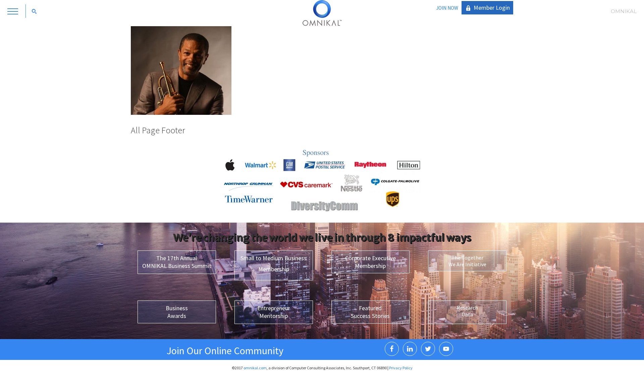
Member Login (492, 7)
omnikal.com (255, 367)
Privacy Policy (401, 367)
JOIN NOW (447, 8)
